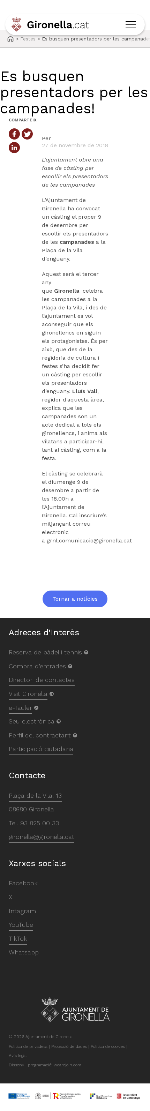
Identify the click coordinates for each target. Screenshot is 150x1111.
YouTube (21, 924)
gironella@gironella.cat (41, 836)
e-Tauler (20, 707)
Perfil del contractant (40, 735)
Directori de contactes (42, 679)
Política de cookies (108, 1046)
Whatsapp (24, 952)
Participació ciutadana (41, 748)
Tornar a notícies (75, 598)
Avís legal (18, 1055)
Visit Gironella (28, 693)
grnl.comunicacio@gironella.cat (89, 540)
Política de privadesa (28, 1046)
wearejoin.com (67, 1065)
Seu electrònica (31, 721)
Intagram (22, 911)
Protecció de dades (69, 1046)
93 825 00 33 (39, 823)
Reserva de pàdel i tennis (45, 652)
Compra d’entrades (37, 666)
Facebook (23, 883)
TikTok (18, 938)
